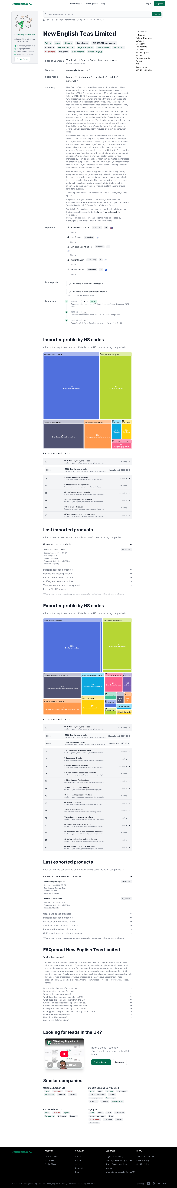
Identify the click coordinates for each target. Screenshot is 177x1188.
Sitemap (140, 1183)
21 (46, 486)
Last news (140, 49)
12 (46, 752)
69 (46, 803)
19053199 (126, 899)
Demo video (141, 67)
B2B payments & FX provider (119, 1160)
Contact (79, 1160)
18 (46, 478)
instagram (84, 77)
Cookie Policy (142, 1164)
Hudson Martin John (79, 227)
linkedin (70, 77)
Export (139, 61)
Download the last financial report (87, 284)
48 (46, 500)
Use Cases (75, 3)
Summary (140, 41)
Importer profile (143, 52)
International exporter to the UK (120, 1172)
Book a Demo (22, 59)
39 (46, 493)
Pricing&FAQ (92, 3)
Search (157, 14)
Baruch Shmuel (77, 269)
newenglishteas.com (77, 70)
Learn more (119, 1062)
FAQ (137, 64)
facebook (100, 77)
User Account (51, 1156)
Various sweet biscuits (53, 899)
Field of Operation (144, 38)
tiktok (112, 77)
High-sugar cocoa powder (54, 549)
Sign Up (159, 4)
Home (48, 20)
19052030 (126, 882)
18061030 (126, 549)
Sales (77, 1164)
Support (79, 1168)
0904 (48, 743)
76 (46, 818)
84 (46, 833)
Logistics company (114, 1156)
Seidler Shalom (77, 260)
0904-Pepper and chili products (78, 742)
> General (140, 35)
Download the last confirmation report (89, 292)
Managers (140, 44)
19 (46, 774)
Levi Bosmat (76, 237)
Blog (103, 3)
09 (46, 462)
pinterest (71, 81)
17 (46, 759)
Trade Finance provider (116, 1164)
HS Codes (49, 1160)
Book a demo (100, 1062)
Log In (148, 4)
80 (46, 825)
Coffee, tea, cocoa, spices (103, 60)
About (78, 1156)
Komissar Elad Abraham (81, 247)
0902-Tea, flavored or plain (76, 469)
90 (46, 840)
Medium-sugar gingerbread (55, 881)
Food (83, 60)
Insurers (109, 1168)
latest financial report (107, 212)
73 (46, 508)
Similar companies (144, 70)
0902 (48, 470)
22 (46, 788)
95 (46, 515)
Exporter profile (143, 58)
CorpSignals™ (28, 1184)
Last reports (141, 46)
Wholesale (71, 60)
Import (139, 55)
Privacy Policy (142, 1160)
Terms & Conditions (145, 1156)
